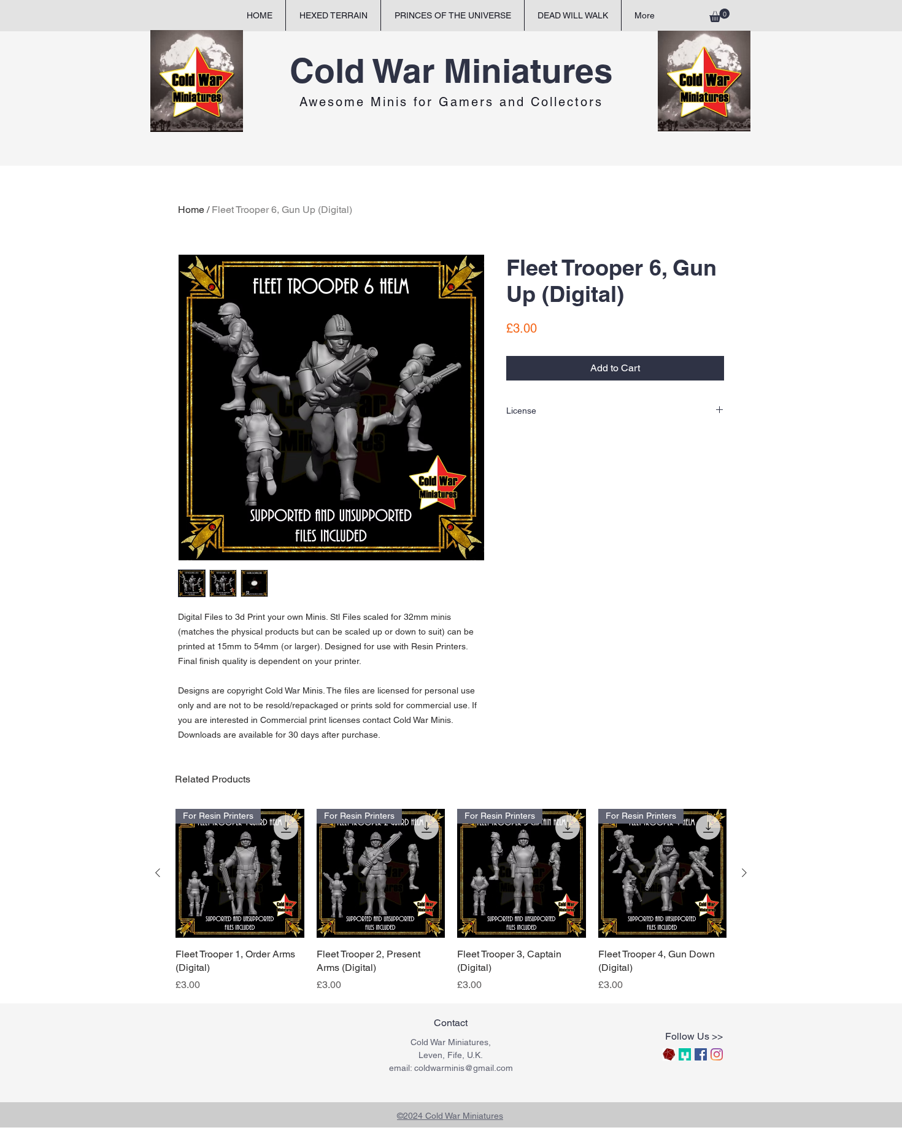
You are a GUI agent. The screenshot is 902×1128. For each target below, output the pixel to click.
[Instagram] (717, 1054)
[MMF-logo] (685, 1054)
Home (191, 209)
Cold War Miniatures (451, 70)
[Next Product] (744, 872)
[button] (719, 15)
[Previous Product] (157, 872)
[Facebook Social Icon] (701, 1054)
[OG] (669, 1054)
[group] (451, 900)
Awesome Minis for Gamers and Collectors (451, 102)
